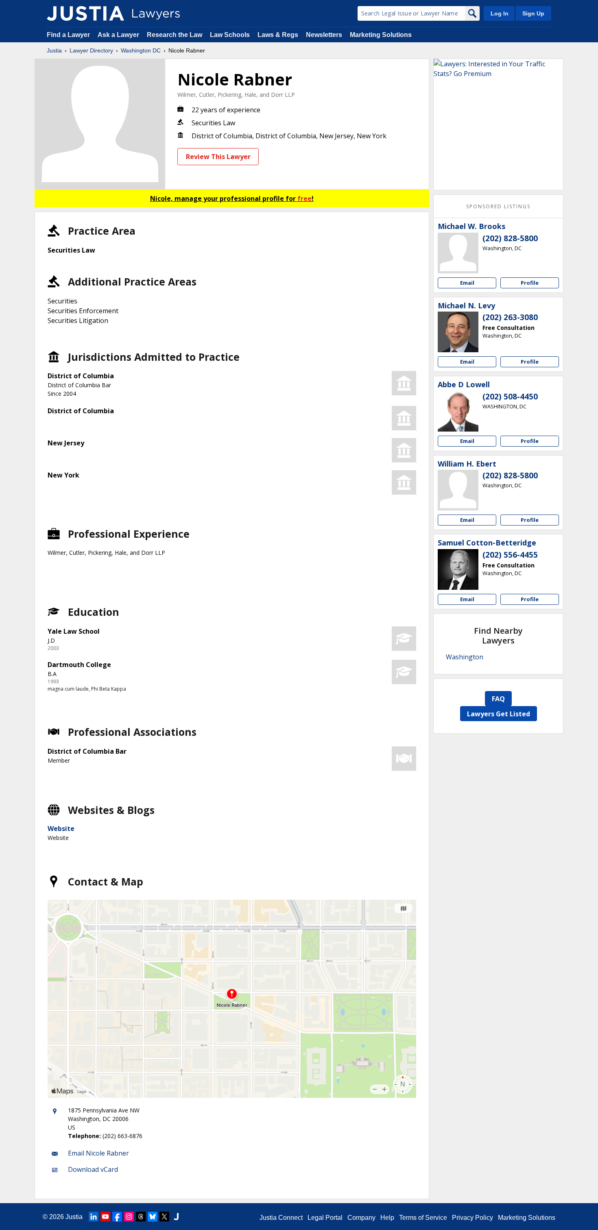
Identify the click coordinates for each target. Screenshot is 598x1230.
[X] (164, 1216)
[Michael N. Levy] (458, 332)
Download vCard (93, 1169)
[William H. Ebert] (458, 490)
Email (467, 282)
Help (387, 1217)
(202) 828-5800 (510, 238)
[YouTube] (105, 1216)
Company (361, 1217)
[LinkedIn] (93, 1216)
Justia (54, 50)
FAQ (498, 698)
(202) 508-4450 (510, 396)
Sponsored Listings (498, 206)
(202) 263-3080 (510, 317)
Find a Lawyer (68, 34)
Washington (464, 656)
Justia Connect (281, 1217)
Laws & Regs (278, 34)
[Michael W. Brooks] (458, 253)
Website (61, 828)
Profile (530, 282)
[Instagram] (129, 1216)
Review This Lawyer (218, 156)
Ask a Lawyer (119, 34)
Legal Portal (325, 1217)
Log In (500, 13)
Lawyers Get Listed (498, 713)
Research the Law (174, 34)
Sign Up (533, 13)
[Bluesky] (152, 1216)
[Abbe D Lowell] (458, 411)
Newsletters (324, 34)
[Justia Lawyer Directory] (85, 13)
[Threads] (141, 1216)
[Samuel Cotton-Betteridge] (458, 569)
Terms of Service (423, 1217)
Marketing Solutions (381, 34)
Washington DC (141, 50)
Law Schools (230, 34)
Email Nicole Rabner (98, 1153)
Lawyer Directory (91, 50)
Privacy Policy (472, 1217)
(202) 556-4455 (510, 555)
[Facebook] (117, 1216)
